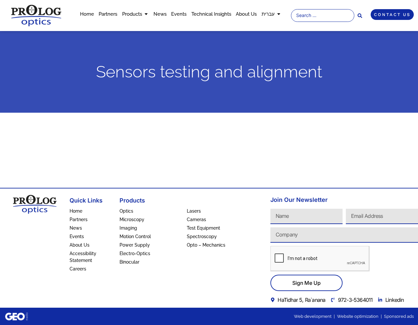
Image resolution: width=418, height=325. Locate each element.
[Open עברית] (278, 14)
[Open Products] (146, 14)
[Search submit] (360, 15)
